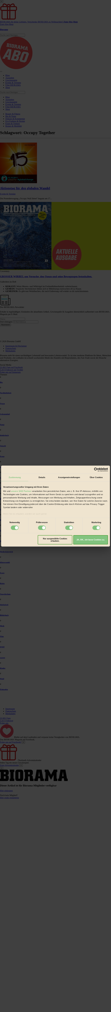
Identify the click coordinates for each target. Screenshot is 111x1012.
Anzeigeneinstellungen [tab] (69, 477)
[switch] (42, 528)
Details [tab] (42, 477)
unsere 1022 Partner (21, 491)
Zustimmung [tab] (15, 477)
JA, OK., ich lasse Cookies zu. (90, 540)
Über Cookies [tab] (96, 477)
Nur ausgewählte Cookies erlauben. (55, 539)
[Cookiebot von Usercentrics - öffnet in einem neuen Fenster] (96, 470)
